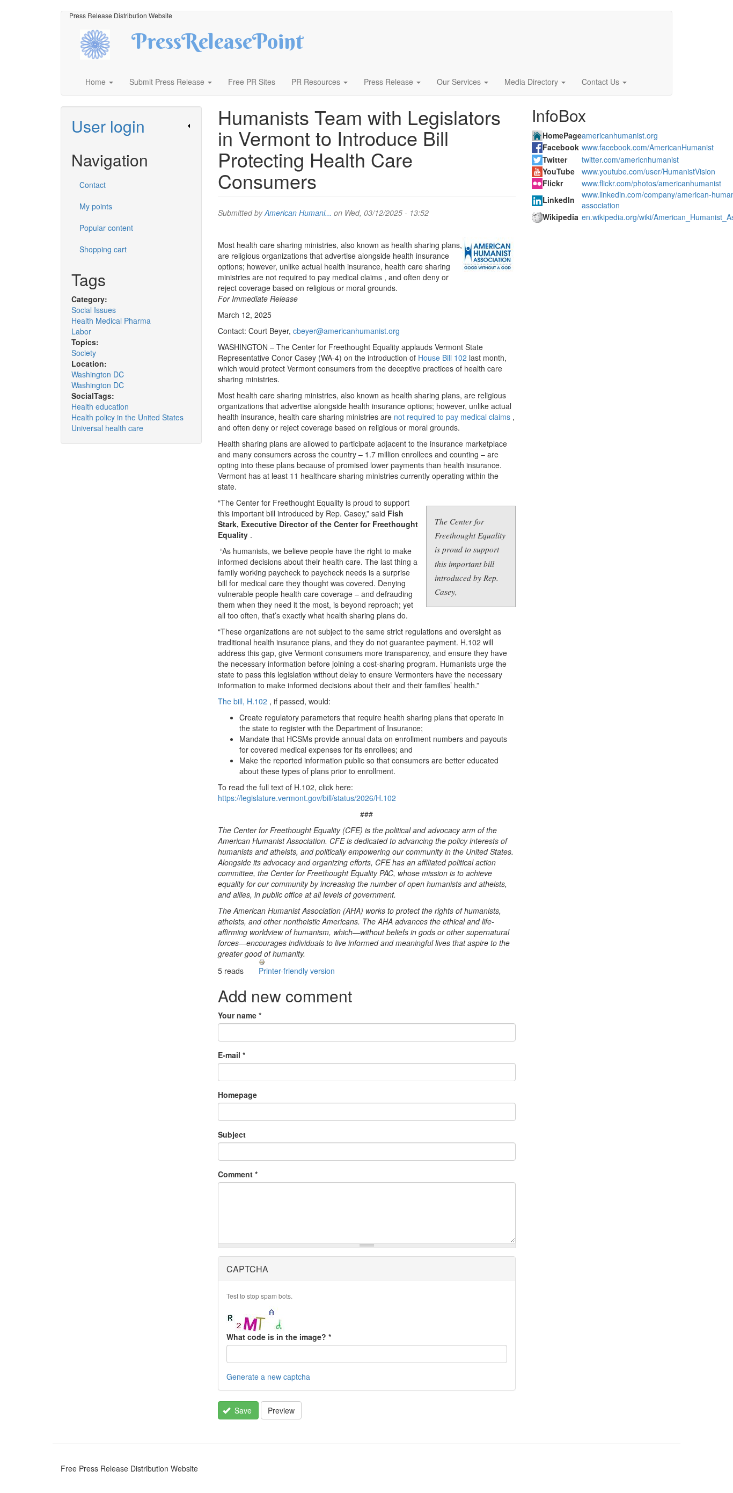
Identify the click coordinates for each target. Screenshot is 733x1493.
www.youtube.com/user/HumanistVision (648, 171)
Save (242, 1410)
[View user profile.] (489, 255)
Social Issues (93, 309)
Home (96, 81)
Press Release (389, 81)
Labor (81, 331)
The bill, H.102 (242, 701)
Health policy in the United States (127, 417)
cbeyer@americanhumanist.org (346, 330)
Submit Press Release (168, 81)
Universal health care (107, 428)
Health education (100, 406)
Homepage (237, 1094)
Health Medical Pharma (111, 320)
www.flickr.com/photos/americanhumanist (651, 183)
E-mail (231, 1055)
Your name (239, 1015)
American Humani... (298, 212)
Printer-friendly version (297, 970)
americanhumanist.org (620, 135)
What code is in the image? (278, 1336)
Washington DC (97, 374)
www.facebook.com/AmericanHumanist (648, 147)
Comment (238, 1174)
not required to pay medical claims (452, 416)
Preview (281, 1410)
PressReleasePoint (217, 45)
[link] (131, 126)
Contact (92, 184)
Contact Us (601, 81)
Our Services (460, 81)
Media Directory (532, 81)
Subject (232, 1134)
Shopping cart (103, 249)
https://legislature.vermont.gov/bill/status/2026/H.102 (307, 797)
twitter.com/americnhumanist (630, 159)
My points (95, 206)
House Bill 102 (442, 357)
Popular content (106, 227)
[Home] (104, 43)
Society (83, 352)
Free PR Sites (251, 81)
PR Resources (316, 81)
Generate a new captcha (268, 1376)
